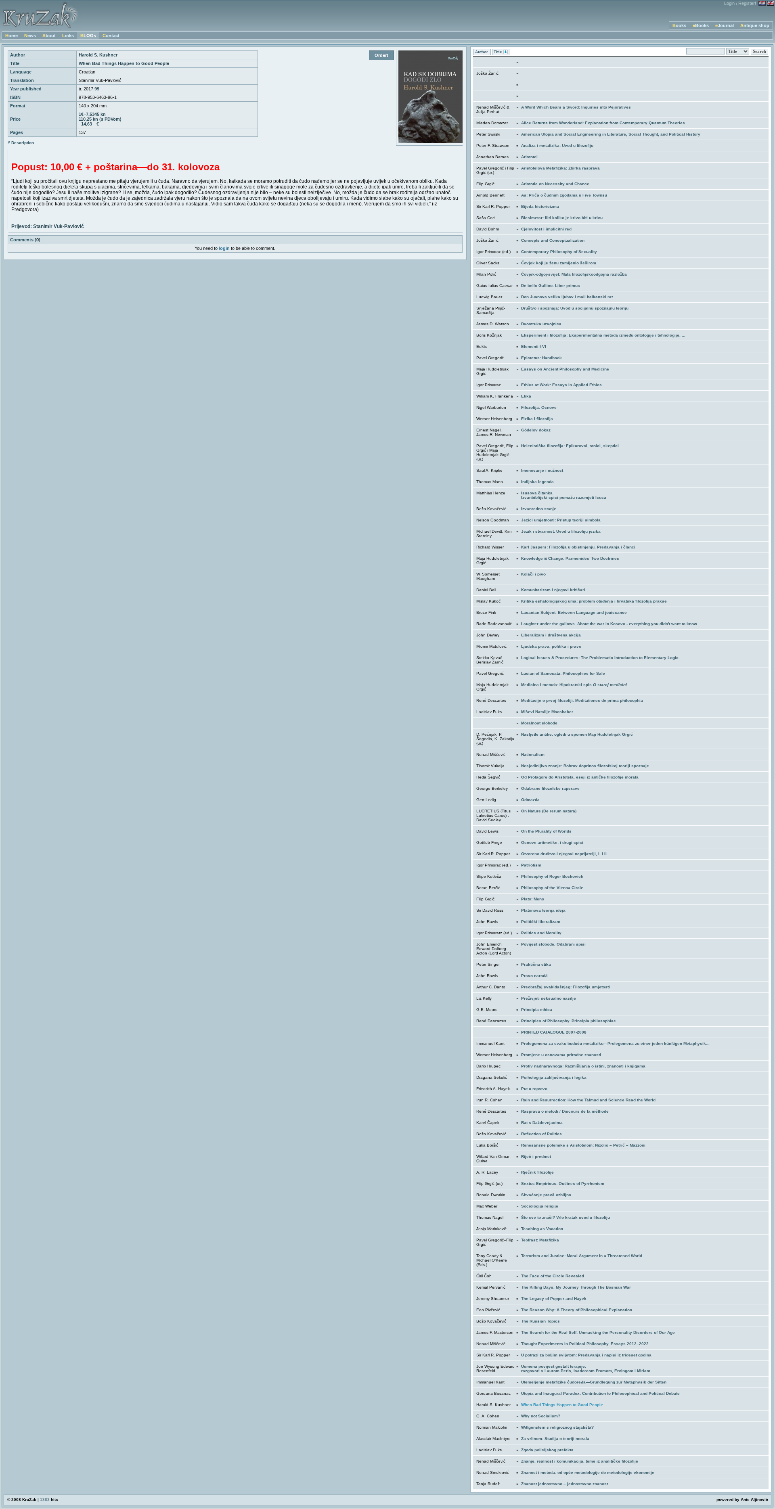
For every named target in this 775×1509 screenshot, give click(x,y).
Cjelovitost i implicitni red (546, 229)
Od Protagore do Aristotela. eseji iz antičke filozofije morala (580, 777)
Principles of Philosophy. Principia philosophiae (568, 1021)
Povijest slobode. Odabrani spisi (553, 944)
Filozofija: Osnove (539, 407)
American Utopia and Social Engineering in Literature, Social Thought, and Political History (610, 134)
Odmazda (530, 799)
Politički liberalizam (540, 921)
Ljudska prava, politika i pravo (551, 646)
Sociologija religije (539, 1206)
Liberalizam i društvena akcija (551, 635)
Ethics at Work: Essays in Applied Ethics (561, 385)
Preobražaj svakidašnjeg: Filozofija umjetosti (565, 987)
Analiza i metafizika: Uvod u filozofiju (557, 145)
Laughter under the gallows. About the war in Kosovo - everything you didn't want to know (609, 624)
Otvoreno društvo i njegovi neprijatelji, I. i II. (564, 854)
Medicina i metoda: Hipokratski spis (574, 684)
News (30, 35)
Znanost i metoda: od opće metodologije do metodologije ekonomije (587, 1472)
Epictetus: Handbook (541, 358)
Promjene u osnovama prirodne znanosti (561, 1055)
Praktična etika (536, 964)
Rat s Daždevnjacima (542, 1122)
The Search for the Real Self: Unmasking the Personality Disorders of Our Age (598, 1332)
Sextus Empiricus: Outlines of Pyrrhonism (562, 1183)
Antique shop (754, 25)
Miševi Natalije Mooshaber (547, 712)
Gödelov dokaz (536, 430)
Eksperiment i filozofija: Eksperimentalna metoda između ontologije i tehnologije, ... (603, 335)
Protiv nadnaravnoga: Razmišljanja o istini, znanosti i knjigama (583, 1066)
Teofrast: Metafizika (540, 1240)
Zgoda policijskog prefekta (547, 1450)
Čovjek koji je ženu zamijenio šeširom (558, 263)
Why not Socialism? (540, 1416)
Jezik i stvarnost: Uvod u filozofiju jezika (561, 531)
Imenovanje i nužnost (542, 470)
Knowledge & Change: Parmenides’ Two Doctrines (570, 558)
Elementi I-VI (533, 346)
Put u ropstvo (534, 1088)
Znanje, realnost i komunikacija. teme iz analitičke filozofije (579, 1461)
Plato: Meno (532, 899)
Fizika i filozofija (537, 418)
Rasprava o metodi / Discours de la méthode (565, 1111)
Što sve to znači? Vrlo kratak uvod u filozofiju (565, 1217)
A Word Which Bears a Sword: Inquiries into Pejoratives (576, 107)
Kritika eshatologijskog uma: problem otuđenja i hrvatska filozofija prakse (594, 601)
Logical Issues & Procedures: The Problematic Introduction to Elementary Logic (600, 657)
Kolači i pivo (533, 574)
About (49, 35)
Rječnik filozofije (537, 1172)
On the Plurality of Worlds (546, 831)
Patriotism (531, 865)
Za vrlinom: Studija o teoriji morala (555, 1438)
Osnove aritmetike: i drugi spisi (552, 842)
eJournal (724, 25)
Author (482, 52)
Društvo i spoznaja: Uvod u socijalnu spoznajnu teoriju (574, 308)
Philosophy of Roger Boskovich (552, 876)
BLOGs (88, 35)
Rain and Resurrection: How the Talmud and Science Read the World (588, 1100)
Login (729, 3)
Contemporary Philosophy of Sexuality (559, 251)
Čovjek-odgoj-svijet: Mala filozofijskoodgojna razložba (574, 274)
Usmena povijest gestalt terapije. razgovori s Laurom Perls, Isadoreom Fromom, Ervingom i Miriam (585, 1368)
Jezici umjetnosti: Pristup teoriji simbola (561, 520)
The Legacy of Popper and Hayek (553, 1298)
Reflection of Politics (541, 1134)
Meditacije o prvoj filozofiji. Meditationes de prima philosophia (582, 700)
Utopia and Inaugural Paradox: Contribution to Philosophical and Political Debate (600, 1393)
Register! (747, 3)
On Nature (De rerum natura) (548, 811)
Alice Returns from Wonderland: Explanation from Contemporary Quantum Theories (603, 123)
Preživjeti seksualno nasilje (548, 998)
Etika (526, 396)
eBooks (701, 25)
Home (11, 35)
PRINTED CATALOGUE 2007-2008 (553, 1032)
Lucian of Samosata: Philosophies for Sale (563, 673)
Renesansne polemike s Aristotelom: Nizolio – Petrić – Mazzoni (583, 1145)
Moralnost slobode (539, 723)
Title (498, 52)
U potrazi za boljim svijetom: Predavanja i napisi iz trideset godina (586, 1355)
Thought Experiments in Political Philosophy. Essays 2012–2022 (585, 1344)
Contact (111, 35)
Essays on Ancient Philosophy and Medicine (565, 369)
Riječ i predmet (536, 1156)
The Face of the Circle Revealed (552, 1276)
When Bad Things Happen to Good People (562, 1404)
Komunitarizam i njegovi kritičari (553, 590)
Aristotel (529, 157)
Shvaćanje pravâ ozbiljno (546, 1195)
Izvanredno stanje (538, 508)
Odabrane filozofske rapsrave (550, 788)
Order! (381, 55)
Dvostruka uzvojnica (541, 324)
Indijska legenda (537, 481)
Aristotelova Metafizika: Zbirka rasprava (560, 168)
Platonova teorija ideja (543, 910)
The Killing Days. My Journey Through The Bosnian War (576, 1287)
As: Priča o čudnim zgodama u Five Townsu (564, 195)
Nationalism (533, 754)
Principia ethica (536, 1009)
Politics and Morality (541, 933)
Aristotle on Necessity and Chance (555, 184)
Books (679, 25)
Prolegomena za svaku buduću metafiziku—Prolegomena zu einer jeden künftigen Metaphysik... (615, 1043)
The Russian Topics (540, 1321)
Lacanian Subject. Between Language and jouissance (574, 612)
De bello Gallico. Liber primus (550, 285)
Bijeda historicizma (540, 206)
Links (68, 35)
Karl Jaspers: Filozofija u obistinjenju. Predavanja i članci (578, 547)
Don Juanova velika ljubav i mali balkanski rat (567, 297)
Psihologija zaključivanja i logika (553, 1077)
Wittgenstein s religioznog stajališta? (557, 1427)
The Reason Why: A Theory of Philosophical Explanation (576, 1310)
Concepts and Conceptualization (552, 240)
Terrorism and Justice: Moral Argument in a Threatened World (581, 1256)
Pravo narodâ (534, 975)
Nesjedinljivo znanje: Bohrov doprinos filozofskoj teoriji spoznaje (585, 766)
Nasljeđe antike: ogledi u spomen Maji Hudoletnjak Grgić (577, 734)
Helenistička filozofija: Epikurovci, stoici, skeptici (570, 446)
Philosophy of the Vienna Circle (552, 887)
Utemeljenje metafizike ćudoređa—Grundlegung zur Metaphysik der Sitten (593, 1382)
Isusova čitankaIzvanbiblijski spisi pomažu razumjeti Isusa (563, 495)
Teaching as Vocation (542, 1228)
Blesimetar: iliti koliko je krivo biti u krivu (562, 218)
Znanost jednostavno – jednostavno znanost (564, 1484)
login (224, 248)
